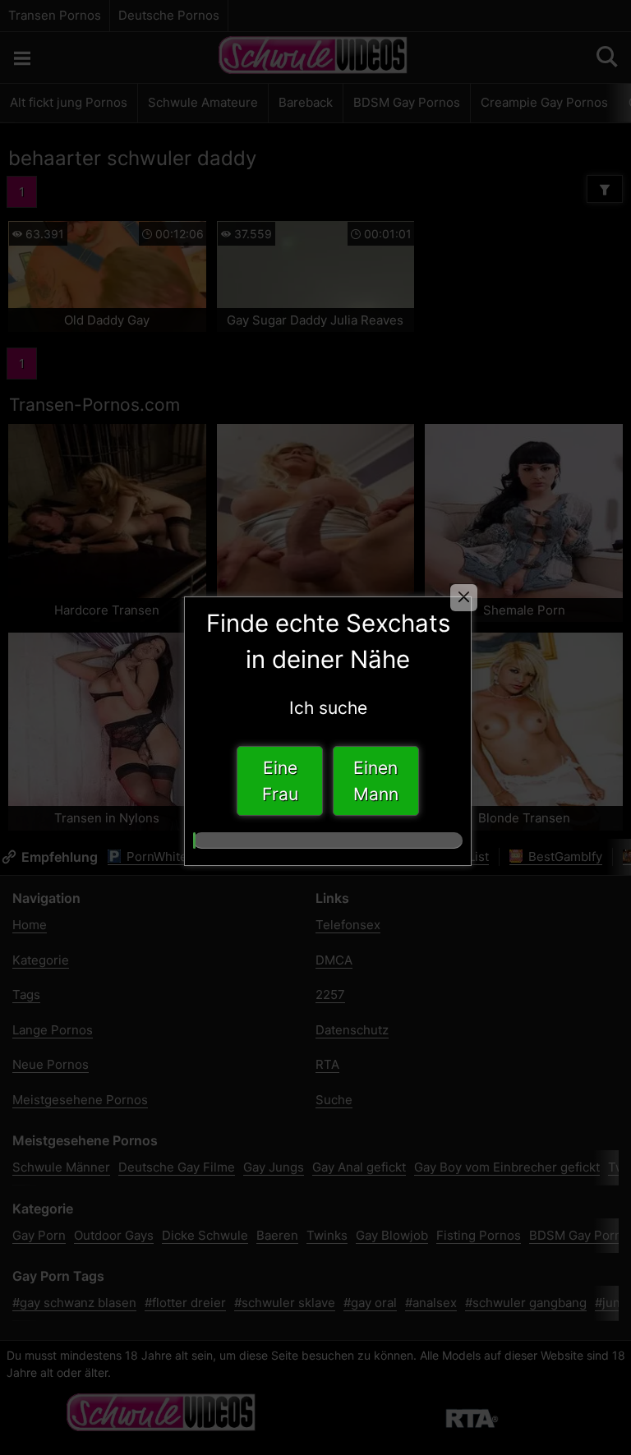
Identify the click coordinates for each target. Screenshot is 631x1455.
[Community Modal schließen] (463, 597)
